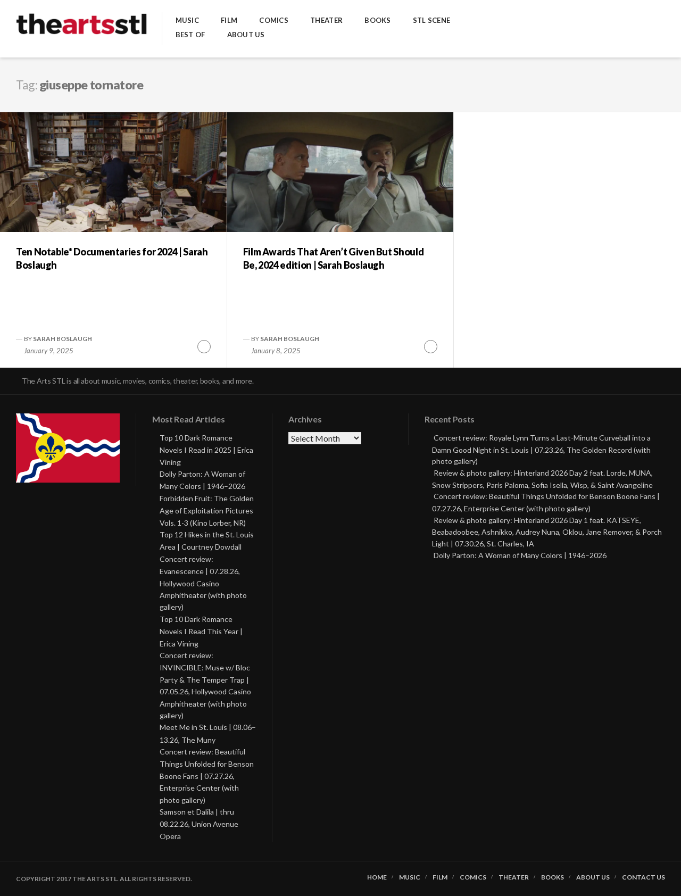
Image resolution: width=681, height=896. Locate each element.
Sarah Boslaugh (62, 339)
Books (377, 20)
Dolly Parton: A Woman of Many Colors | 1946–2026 (520, 555)
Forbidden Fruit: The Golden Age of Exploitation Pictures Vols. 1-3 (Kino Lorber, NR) (207, 510)
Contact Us (643, 877)
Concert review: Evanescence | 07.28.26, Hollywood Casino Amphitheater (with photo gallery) (203, 583)
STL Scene (431, 20)
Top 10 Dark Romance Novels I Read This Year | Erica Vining (201, 631)
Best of (190, 35)
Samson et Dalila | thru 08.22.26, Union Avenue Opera (199, 824)
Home (377, 877)
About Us (246, 35)
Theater (326, 20)
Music (187, 20)
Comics (273, 20)
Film (229, 20)
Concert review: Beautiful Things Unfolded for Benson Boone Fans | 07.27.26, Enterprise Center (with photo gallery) (207, 775)
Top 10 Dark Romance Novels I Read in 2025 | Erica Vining (206, 450)
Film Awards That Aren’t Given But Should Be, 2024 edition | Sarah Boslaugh (333, 258)
